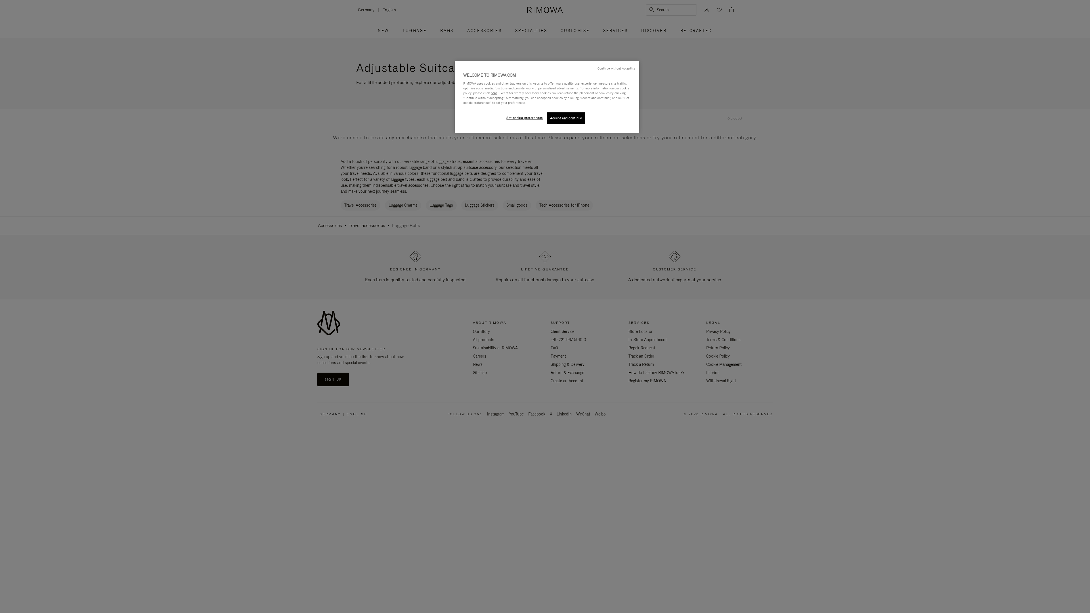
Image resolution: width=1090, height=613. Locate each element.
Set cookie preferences (524, 118)
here (494, 93)
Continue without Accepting (616, 68)
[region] (547, 97)
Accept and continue (566, 118)
